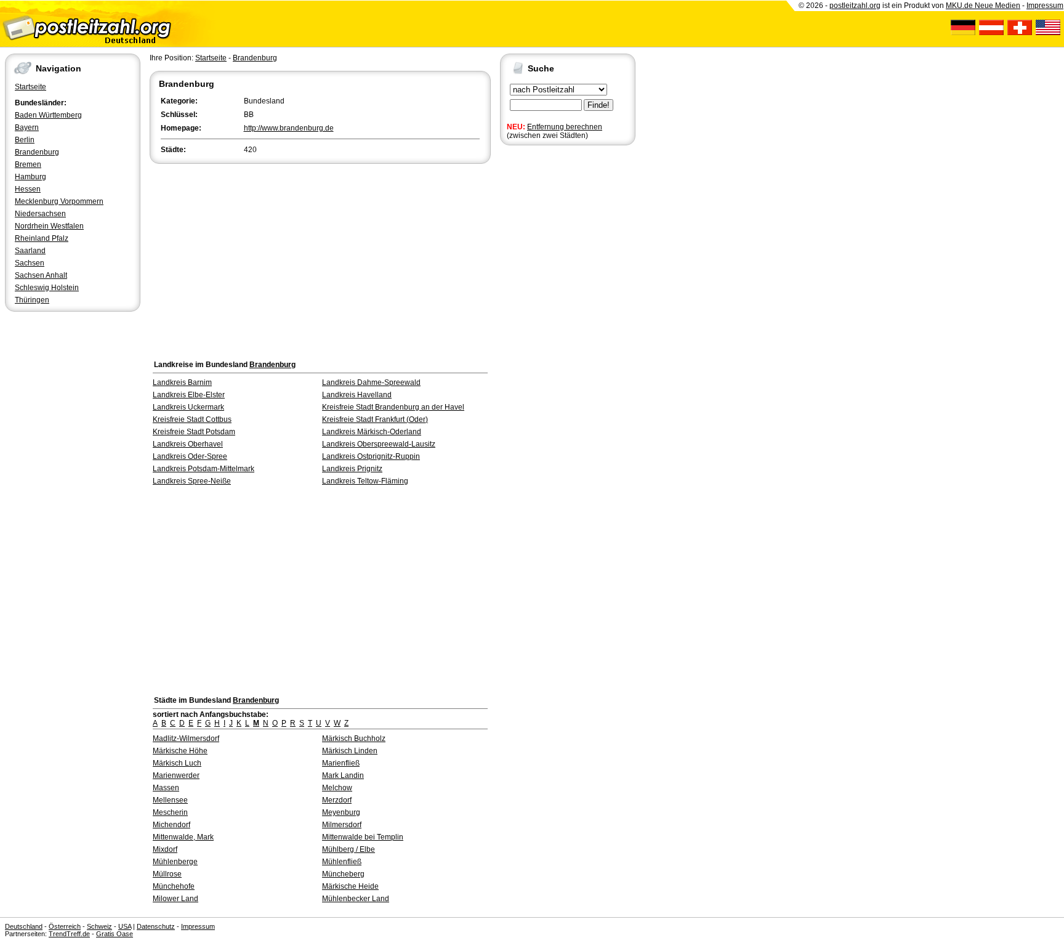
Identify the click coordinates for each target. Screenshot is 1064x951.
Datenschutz (156, 926)
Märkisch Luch (177, 763)
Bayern (27, 127)
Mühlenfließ (341, 861)
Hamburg (30, 176)
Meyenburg (341, 812)
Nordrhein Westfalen (49, 226)
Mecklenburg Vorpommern (59, 201)
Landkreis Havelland (357, 395)
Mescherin (170, 812)
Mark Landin (343, 775)
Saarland (30, 250)
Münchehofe (174, 886)
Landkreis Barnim (182, 382)
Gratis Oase (114, 933)
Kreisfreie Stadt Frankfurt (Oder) (375, 419)
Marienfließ (341, 763)
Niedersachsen (40, 213)
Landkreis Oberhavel (188, 444)
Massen (166, 787)
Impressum (1044, 5)
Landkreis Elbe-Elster (189, 395)
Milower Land (175, 898)
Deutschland (23, 926)
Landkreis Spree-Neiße (192, 481)
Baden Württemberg (48, 115)
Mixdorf (165, 849)
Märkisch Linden (349, 751)
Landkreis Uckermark (188, 407)
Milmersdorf (341, 824)
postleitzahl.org (855, 5)
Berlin (24, 140)
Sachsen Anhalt (41, 275)
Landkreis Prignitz (352, 468)
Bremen (28, 164)
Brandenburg (37, 152)
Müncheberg (343, 874)
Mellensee (170, 800)
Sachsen (29, 263)
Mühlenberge (175, 861)
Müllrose (167, 874)
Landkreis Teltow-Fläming (365, 481)
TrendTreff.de (69, 933)
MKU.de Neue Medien (983, 5)
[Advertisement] (320, 258)
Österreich (65, 926)
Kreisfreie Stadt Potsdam (194, 431)
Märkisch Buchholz (353, 738)
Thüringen (32, 300)
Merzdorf (337, 800)
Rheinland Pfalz (41, 238)
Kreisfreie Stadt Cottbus (192, 419)
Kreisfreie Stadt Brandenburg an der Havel (393, 407)
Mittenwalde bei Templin (362, 837)
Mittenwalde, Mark (183, 837)
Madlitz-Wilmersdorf (186, 738)
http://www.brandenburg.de (289, 128)
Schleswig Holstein (47, 287)
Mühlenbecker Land (355, 898)
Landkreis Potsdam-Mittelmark (203, 468)
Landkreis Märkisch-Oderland (371, 431)
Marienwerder (176, 775)
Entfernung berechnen (564, 127)
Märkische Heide (350, 886)
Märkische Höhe (180, 751)
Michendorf (171, 824)
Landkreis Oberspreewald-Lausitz (378, 444)
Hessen (28, 189)
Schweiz (99, 926)
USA (124, 926)
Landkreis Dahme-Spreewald (371, 382)
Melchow (337, 787)
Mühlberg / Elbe (348, 849)
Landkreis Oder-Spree (190, 456)
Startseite (30, 87)
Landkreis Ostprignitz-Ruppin (371, 456)
